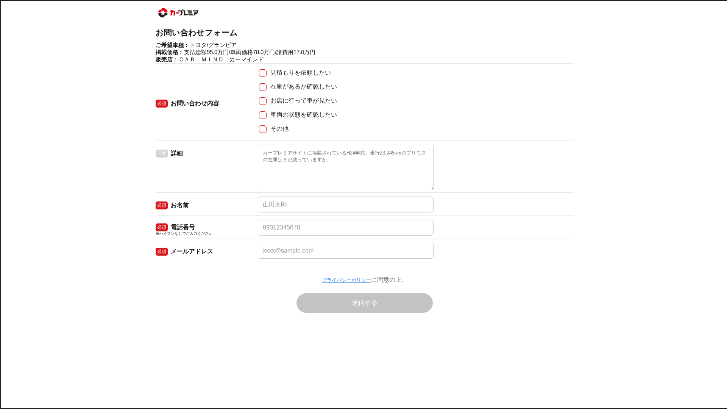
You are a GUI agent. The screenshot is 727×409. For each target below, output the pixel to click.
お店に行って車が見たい (303, 100)
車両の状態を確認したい (303, 114)
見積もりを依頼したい (300, 72)
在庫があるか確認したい (303, 86)
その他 (279, 128)
